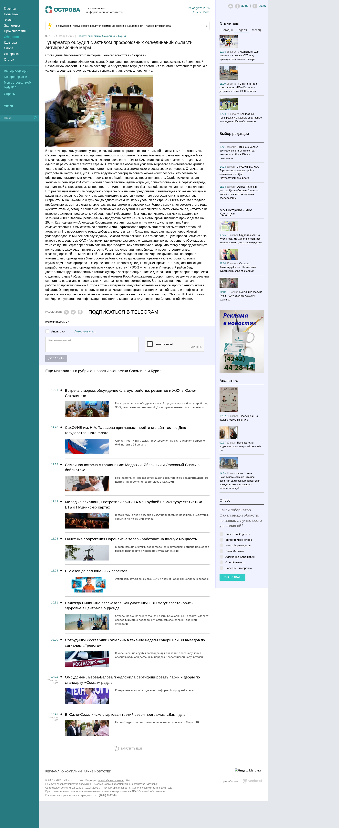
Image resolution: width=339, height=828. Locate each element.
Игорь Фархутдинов (238, 545)
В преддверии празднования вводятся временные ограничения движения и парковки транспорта (113, 25)
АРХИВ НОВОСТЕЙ (97, 771)
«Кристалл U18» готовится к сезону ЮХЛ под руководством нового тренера (239, 55)
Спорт (8, 48)
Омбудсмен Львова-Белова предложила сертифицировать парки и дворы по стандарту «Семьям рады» (132, 680)
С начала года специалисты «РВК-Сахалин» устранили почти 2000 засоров (238, 87)
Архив (8, 105)
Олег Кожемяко (235, 562)
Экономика (12, 25)
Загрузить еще (131, 748)
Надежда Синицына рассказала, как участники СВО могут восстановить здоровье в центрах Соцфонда (129, 605)
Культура (10, 42)
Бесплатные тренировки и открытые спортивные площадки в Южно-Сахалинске (241, 117)
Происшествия (15, 31)
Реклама (52, 771)
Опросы (9, 94)
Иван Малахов (234, 551)
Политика (11, 14)
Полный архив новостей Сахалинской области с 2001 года (137, 787)
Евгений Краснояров (238, 539)
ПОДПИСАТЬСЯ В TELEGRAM (123, 311)
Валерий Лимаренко (238, 567)
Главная (10, 8)
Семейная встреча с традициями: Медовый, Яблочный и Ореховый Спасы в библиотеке (132, 467)
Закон (8, 20)
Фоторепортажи (15, 77)
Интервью (11, 54)
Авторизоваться (85, 331)
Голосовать (232, 577)
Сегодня (227, 30)
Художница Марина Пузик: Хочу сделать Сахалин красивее (241, 295)
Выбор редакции (16, 71)
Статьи (9, 59)
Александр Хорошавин (240, 556)
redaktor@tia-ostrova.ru (111, 780)
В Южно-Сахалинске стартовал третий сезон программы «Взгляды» (125, 714)
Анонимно (58, 331)
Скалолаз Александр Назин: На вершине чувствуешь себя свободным (238, 267)
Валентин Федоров (237, 533)
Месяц (256, 30)
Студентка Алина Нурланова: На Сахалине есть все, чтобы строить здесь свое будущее (241, 239)
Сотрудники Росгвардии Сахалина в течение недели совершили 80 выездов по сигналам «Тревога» (135, 642)
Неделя (241, 30)
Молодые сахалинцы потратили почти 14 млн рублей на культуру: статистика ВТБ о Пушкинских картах (133, 504)
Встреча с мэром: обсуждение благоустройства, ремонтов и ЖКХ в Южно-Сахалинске (130, 393)
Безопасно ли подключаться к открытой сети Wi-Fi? (240, 446)
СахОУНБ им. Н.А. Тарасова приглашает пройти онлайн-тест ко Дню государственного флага (125, 430)
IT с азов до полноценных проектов (96, 571)
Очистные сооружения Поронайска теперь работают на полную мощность (131, 539)
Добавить (56, 358)
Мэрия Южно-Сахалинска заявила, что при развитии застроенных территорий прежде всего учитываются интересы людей (240, 481)
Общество (11, 36)
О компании (71, 771)
